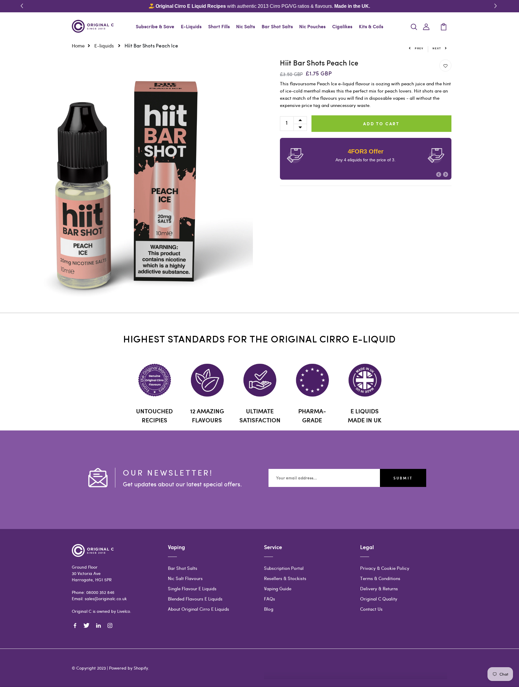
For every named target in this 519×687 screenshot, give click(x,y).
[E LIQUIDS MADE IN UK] (364, 380)
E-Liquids (191, 26)
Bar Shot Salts (277, 26)
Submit (403, 478)
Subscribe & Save (155, 26)
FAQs (269, 599)
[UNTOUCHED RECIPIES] (154, 380)
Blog (268, 609)
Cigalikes (342, 26)
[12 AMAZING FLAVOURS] (207, 380)
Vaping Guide (277, 588)
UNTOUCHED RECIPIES (154, 415)
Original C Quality (378, 599)
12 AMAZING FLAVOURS (207, 415)
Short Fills (219, 26)
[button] (496, 6)
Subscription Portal (284, 568)
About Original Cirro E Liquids (198, 609)
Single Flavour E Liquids (192, 588)
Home (78, 45)
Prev (419, 48)
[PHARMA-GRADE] (312, 380)
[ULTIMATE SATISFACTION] (259, 380)
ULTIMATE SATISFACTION (260, 415)
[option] (126, 185)
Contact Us (371, 609)
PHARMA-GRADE (312, 415)
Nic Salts (245, 26)
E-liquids (104, 45)
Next (436, 48)
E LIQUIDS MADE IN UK (364, 415)
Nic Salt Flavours (185, 578)
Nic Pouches (312, 26)
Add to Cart (381, 123)
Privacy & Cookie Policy (384, 568)
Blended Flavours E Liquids (195, 599)
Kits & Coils (371, 26)
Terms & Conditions (380, 578)
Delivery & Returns (379, 588)
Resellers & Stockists (285, 578)
